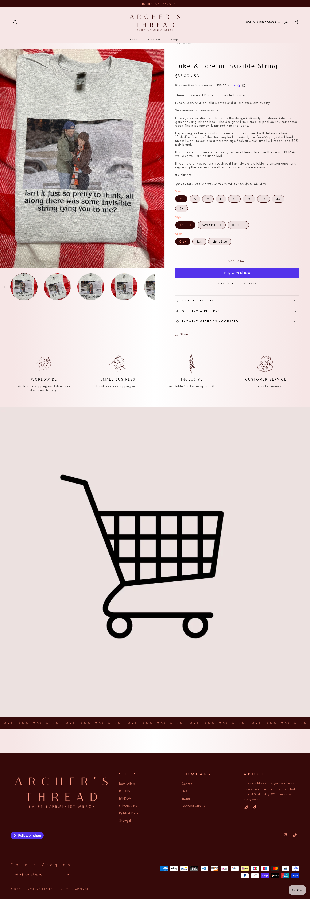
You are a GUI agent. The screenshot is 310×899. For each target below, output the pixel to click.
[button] (15, 22)
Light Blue (220, 241)
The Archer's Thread (37, 889)
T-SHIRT (185, 225)
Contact (188, 784)
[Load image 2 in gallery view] (57, 286)
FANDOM (125, 798)
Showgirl (125, 821)
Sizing (186, 798)
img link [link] (44, 354)
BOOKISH (125, 791)
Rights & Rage (129, 813)
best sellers (127, 784)
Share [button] (184, 334)
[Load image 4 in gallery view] (124, 286)
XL (234, 199)
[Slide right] (160, 287)
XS (181, 199)
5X (181, 208)
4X (278, 199)
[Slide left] (4, 287)
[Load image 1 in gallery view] (24, 286)
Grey (182, 241)
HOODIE (238, 225)
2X (249, 199)
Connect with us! (193, 806)
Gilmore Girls (128, 806)
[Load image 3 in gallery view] (90, 286)
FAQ (184, 791)
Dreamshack (79, 889)
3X (264, 199)
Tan (199, 241)
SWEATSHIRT (211, 225)
